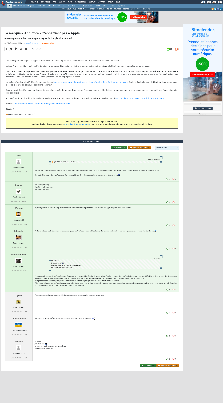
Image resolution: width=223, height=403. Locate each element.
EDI (79, 6)
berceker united (18, 254)
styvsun (19, 342)
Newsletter (80, 2)
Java (64, 6)
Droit (110, 2)
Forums (34, 2)
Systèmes (121, 6)
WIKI (133, 9)
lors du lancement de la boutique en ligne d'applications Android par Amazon (90, 82)
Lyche (19, 295)
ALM (49, 6)
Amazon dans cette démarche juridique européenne (139, 98)
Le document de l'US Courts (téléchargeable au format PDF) (42, 104)
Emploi (92, 2)
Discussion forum (204, 108)
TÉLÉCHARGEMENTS (104, 9)
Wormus (19, 208)
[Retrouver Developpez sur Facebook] (218, 9)
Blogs (62, 2)
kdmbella (18, 231)
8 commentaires (48, 43)
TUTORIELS (66, 9)
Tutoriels (45, 2)
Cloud (39, 6)
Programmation (88, 6)
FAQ (54, 2)
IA (44, 6)
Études (101, 2)
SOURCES (117, 9)
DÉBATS (126, 9)
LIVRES (92, 9)
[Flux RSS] (213, 9)
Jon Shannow (19, 318)
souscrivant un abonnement (77, 124)
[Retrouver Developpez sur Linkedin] (221, 9)
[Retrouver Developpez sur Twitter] (215, 9)
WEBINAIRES (82, 9)
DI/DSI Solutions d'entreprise (23, 6)
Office (105, 6)
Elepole (18, 185)
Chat (69, 2)
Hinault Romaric (31, 43)
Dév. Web (71, 6)
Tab (19, 156)
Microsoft (56, 6)
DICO (139, 9)
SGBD (98, 6)
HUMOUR (146, 9)
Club (118, 2)
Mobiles (113, 6)
